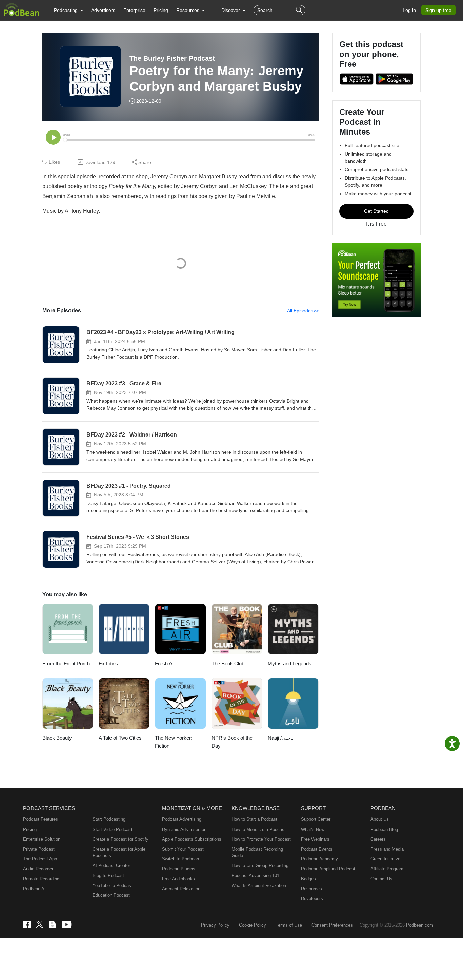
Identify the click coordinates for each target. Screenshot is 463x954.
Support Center (315, 819)
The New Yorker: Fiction (173, 742)
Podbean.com (419, 925)
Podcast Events (317, 849)
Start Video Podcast (112, 829)
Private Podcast (39, 849)
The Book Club (228, 663)
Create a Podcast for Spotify (120, 839)
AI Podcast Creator (111, 865)
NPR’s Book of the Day (232, 742)
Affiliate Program (386, 868)
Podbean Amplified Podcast (328, 868)
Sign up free (438, 10)
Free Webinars (315, 839)
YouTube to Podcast (113, 885)
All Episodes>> (303, 310)
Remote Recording (41, 878)
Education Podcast (111, 895)
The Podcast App (40, 858)
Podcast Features (40, 819)
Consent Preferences (332, 925)
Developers (312, 898)
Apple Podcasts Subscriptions (191, 839)
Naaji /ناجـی (281, 738)
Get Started (376, 211)
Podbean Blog (384, 829)
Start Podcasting (109, 819)
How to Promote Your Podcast (261, 839)
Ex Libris (108, 663)
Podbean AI (34, 888)
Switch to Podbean (180, 858)
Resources (311, 888)
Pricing (161, 10)
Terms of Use (289, 925)
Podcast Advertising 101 (255, 875)
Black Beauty (57, 738)
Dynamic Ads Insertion (184, 829)
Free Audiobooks (178, 878)
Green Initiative (385, 858)
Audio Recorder (38, 868)
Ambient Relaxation (181, 888)
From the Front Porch (66, 663)
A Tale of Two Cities (120, 738)
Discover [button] (231, 10)
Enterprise (134, 10)
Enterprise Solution (41, 839)
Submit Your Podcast (183, 849)
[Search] (300, 10)
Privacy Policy (215, 925)
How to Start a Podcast (254, 819)
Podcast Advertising (181, 819)
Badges (308, 878)
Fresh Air (165, 663)
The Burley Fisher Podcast (172, 58)
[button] (68, 10)
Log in (409, 10)
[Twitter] (39, 924)
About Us (379, 819)
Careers (378, 839)
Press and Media (387, 849)
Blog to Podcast (108, 875)
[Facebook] (27, 924)
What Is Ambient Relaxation (259, 885)
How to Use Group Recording (260, 865)
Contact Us (381, 878)
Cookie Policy (252, 925)
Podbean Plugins (178, 868)
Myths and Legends (289, 663)
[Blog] (52, 924)
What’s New (312, 829)
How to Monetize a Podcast (259, 829)
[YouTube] (66, 924)
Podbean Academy (319, 858)
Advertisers (103, 10)
